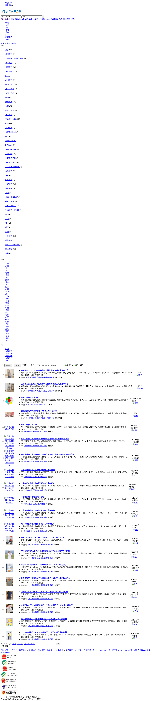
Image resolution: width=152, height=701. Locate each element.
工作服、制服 (10, 119)
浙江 (7, 331)
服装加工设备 (10, 149)
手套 (7, 136)
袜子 (7, 223)
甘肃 (7, 298)
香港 (7, 338)
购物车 (8, 5)
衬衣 (7, 219)
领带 (7, 253)
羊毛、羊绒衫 (10, 206)
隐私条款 (22, 650)
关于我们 (13, 650)
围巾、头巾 (9, 84)
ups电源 (42, 19)
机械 (12, 19)
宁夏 (7, 308)
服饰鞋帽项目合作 (12, 167)
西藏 (7, 305)
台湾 (7, 336)
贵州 (7, 324)
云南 (7, 312)
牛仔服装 (8, 184)
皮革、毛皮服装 (11, 197)
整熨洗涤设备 (10, 141)
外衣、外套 (9, 89)
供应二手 (8, 353)
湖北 (7, 280)
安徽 (7, 322)
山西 (7, 289)
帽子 (7, 123)
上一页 (27, 644)
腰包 (7, 214)
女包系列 (8, 102)
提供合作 (8, 358)
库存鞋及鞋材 (10, 132)
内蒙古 (8, 317)
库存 (7, 360)
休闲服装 (8, 63)
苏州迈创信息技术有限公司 (36, 404)
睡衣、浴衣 (9, 201)
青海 (7, 301)
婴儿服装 (8, 115)
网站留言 (69, 650)
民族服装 (8, 180)
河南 (7, 282)
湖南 (7, 277)
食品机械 (54, 19)
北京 (7, 268)
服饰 (14, 43)
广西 (7, 266)
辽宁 (7, 294)
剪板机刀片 (19, 19)
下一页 (20, 644)
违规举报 (87, 650)
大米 (60, 19)
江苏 (7, 326)
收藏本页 (8, 3)
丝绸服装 (8, 54)
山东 (7, 287)
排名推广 (50, 650)
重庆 (7, 329)
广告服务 (59, 650)
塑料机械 (66, 19)
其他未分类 (9, 71)
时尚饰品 (8, 145)
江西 (7, 333)
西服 (7, 232)
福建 (7, 273)
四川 (7, 310)
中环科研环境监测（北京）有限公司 (40, 418)
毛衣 (7, 175)
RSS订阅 (78, 650)
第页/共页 (6, 644)
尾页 (32, 644)
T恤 (6, 50)
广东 (7, 263)
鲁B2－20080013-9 (100, 650)
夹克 (7, 97)
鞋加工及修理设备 (12, 245)
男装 (7, 193)
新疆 (7, 303)
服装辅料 (8, 154)
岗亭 (48, 19)
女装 (7, 106)
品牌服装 (8, 80)
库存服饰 (8, 128)
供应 (8, 43)
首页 (2, 43)
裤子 (7, 227)
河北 (7, 284)
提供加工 (8, 356)
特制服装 (8, 188)
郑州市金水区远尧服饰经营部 (35, 432)
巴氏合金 (28, 19)
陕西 (7, 319)
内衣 (7, 76)
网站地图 (41, 650)
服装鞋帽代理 (10, 158)
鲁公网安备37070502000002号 (120, 650)
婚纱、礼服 (9, 110)
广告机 (35, 19)
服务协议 (32, 650)
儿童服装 (8, 67)
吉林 (7, 315)
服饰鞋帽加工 (10, 162)
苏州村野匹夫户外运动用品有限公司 (40, 377)
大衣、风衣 (9, 93)
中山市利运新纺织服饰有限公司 (40, 544)
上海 (7, 296)
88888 (73, 19)
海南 (7, 270)
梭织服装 (8, 171)
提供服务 (8, 351)
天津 (7, 275)
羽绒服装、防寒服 (12, 210)
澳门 (7, 340)
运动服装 (8, 236)
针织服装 (8, 240)
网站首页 (4, 650)
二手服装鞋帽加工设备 (14, 58)
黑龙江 (8, 291)
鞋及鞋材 (8, 249)
